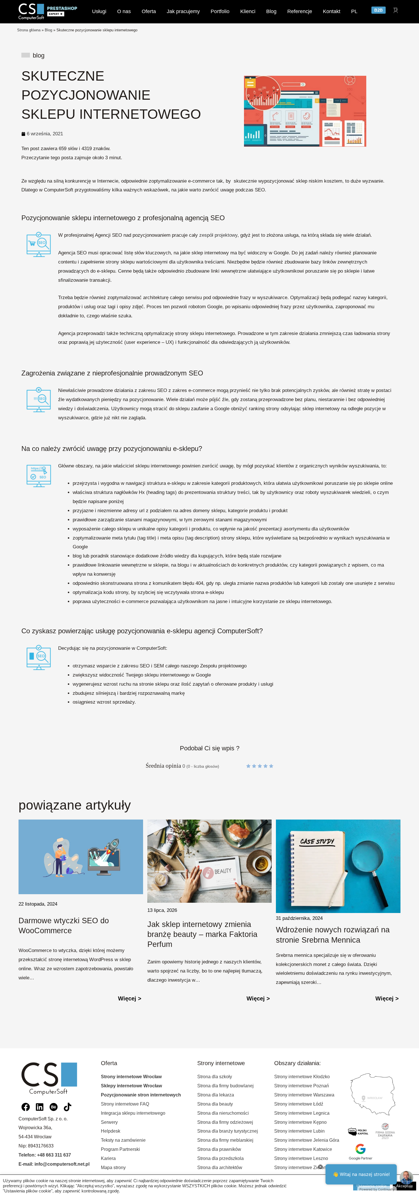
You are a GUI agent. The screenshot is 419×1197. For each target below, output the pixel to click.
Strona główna (28, 30)
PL (354, 11)
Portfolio (220, 11)
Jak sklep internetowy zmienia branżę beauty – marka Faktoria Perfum (74, 934)
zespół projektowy (218, 235)
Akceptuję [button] (404, 1186)
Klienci (247, 11)
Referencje (299, 11)
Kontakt (331, 11)
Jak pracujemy (183, 11)
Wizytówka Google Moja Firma (328, 897)
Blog (271, 11)
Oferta (149, 11)
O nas (124, 11)
